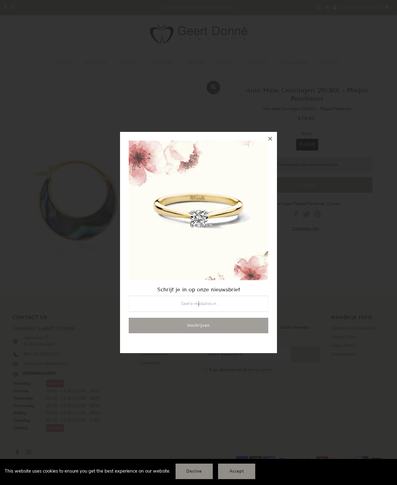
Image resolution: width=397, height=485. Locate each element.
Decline (194, 471)
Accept (237, 471)
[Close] (270, 139)
